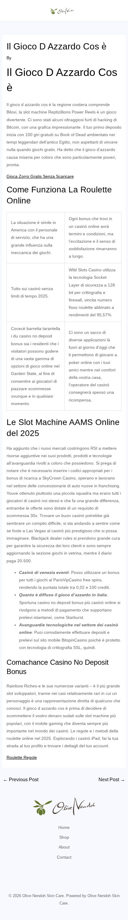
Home (64, 827)
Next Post (112, 779)
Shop (64, 837)
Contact (64, 857)
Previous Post (20, 779)
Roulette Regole (22, 757)
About (64, 847)
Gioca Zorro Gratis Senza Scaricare (40, 176)
